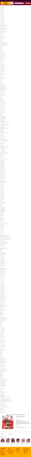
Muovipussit (1, 212)
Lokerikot (1, 185)
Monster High (2, 40)
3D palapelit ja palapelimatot (3, 89)
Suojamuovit (1, 256)
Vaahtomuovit (2, 234)
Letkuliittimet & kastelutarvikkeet (4, 146)
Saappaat (1, 251)
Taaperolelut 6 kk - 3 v (3, 37)
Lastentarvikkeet (2, 120)
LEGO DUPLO (2, 14)
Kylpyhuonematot (2, 180)
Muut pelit (1, 83)
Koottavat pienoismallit (3, 106)
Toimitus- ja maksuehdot (11, 451)
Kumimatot (1, 157)
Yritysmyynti (13, 0)
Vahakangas (1, 129)
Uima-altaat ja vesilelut (3, 118)
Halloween (1, 304)
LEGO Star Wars (2, 292)
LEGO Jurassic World (2, 286)
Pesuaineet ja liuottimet (3, 202)
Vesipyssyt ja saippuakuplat (3, 117)
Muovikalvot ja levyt (2, 254)
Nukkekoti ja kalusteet (3, 44)
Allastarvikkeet (2, 386)
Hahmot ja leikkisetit (2, 62)
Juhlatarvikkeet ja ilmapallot (3, 305)
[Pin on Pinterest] (19, 428)
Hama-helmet (2, 368)
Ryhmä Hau (1, 69)
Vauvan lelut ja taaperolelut (3, 31)
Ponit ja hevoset (2, 342)
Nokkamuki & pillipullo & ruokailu (4, 124)
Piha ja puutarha (2, 143)
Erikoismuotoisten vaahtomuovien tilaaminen (5, 400)
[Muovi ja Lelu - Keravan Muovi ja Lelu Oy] (7, 3)
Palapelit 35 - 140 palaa (3, 86)
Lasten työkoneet (2, 331)
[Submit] (24, 3)
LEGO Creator (2, 12)
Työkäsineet (1, 224)
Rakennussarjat (2, 101)
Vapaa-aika (1, 260)
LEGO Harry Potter (2, 17)
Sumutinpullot (2, 203)
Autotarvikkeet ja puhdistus (3, 263)
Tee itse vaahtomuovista (3, 241)
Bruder (1, 50)
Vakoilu (1, 97)
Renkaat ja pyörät (2, 232)
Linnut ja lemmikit (2, 247)
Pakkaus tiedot (4, 431)
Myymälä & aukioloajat (27, 449)
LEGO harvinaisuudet (2, 276)
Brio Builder (1, 378)
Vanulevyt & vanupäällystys (3, 402)
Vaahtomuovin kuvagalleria (3, 243)
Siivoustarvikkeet (2, 196)
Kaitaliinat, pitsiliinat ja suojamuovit (4, 132)
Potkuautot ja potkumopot (3, 45)
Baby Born (1, 41)
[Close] (1, 413)
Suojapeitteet (2, 257)
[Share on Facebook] (16, 428)
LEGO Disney (1, 13)
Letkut (1, 145)
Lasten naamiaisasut (2, 70)
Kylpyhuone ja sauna (2, 176)
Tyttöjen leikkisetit (2, 67)
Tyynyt (1, 246)
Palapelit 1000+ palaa (2, 88)
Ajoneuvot (1, 46)
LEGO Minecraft (2, 18)
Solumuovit (1, 259)
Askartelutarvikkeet (2, 366)
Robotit (1, 98)
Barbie (1, 39)
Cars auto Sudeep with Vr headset (18, 443)
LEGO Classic (2, 11)
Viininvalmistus (2, 174)
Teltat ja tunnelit (2, 119)
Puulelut (1, 311)
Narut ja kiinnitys (2, 213)
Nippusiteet (1, 214)
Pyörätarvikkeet (2, 264)
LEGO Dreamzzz (2, 15)
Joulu (1, 142)
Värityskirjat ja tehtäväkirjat (3, 369)
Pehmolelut (1, 99)
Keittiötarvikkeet (2, 165)
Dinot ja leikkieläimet (2, 65)
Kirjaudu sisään (18, 449)
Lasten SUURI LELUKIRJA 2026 (4, 412)
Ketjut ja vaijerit (2, 215)
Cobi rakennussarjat (2, 382)
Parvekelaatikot (2, 147)
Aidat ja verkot (2, 149)
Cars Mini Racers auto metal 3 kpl (12, 443)
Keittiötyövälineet (2, 164)
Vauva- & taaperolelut (3, 306)
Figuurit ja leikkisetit (2, 68)
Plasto (1, 48)
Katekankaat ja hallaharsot (3, 153)
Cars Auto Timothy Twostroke (28, 443)
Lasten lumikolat (2, 111)
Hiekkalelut (1, 115)
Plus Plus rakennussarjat (3, 380)
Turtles (1, 63)
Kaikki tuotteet (2, 6)
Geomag (1, 105)
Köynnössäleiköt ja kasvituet (3, 148)
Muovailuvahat (2, 339)
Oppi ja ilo (1, 84)
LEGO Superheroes (2, 287)
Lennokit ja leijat (2, 116)
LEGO (1, 8)
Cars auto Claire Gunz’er (22, 443)
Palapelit (1, 357)
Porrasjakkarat (2, 161)
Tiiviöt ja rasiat (2, 163)
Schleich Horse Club (2, 272)
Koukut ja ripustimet (2, 187)
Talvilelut (1, 109)
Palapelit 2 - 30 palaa (2, 85)
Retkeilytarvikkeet (2, 261)
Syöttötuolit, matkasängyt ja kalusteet (5, 125)
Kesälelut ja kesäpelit (2, 112)
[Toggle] (1, 431)
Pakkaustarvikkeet (2, 211)
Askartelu (1, 363)
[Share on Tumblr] (20, 428)
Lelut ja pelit (1, 7)
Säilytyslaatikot (2, 184)
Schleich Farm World (2, 269)
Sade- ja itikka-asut (2, 252)
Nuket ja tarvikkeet (2, 38)
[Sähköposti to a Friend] (18, 428)
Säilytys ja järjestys (2, 182)
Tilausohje (9, 450)
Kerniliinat (1, 130)
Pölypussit (1, 206)
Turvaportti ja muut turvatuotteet (4, 122)
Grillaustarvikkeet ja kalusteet (4, 152)
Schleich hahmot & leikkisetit (3, 268)
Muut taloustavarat (2, 173)
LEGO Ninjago (2, 19)
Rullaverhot (1, 133)
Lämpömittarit (2, 160)
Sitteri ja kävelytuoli (2, 121)
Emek (1, 49)
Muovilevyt (1, 255)
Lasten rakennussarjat (3, 107)
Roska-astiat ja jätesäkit (3, 188)
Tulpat (1, 233)
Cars (1, 61)
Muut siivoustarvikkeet (3, 207)
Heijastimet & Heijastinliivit (3, 253)
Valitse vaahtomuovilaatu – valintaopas (5, 398)
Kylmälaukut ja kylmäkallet (3, 175)
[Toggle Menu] (1, 5)
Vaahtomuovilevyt (2, 240)
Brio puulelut (2, 35)
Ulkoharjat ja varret (2, 208)
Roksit (1, 250)
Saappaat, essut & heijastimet (3, 248)
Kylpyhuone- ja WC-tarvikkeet (4, 181)
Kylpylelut (1, 36)
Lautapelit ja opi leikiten (3, 78)
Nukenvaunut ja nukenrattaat (3, 43)
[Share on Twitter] (17, 428)
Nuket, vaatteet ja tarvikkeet (3, 42)
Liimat (1, 220)
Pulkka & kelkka (2, 110)
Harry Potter (1, 64)
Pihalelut (1, 114)
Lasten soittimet (2, 108)
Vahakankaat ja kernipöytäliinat (4, 128)
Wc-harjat (1, 205)
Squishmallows (2, 375)
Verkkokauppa (25, 451)
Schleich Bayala (2, 270)
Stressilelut (1, 364)
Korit (1, 183)
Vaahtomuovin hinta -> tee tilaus (4, 236)
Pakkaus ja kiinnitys (2, 210)
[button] (10, 0)
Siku (0, 47)
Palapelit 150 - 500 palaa (3, 87)
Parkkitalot (1, 58)
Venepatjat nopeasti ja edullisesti (4, 242)
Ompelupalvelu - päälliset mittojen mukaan (5, 401)
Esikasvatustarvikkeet (3, 151)
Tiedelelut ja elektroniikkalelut (4, 370)
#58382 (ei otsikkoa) (2, 258)
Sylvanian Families (2, 66)
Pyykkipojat (1, 204)
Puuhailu (1, 367)
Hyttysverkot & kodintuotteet (3, 141)
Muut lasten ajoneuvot (3, 332)
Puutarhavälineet (2, 150)
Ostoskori (17, 450)
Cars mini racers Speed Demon (2, 443)
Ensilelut (1, 308)
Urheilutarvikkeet (2, 262)
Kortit (1, 216)
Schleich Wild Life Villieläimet (3, 271)
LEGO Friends (2, 16)
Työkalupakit (1, 186)
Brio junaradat (2, 59)
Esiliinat (1, 249)
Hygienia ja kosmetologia (3, 178)
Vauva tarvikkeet (2, 123)
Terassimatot (2, 156)
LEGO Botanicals (2, 277)
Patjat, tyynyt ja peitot (3, 244)
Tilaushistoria (17, 451)
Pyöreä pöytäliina (2, 131)
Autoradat (1, 60)
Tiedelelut (1, 371)
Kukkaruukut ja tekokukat (3, 127)
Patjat (1, 245)
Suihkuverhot (2, 177)
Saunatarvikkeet (2, 179)
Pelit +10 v (1, 82)
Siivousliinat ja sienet (2, 201)
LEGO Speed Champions (3, 291)
